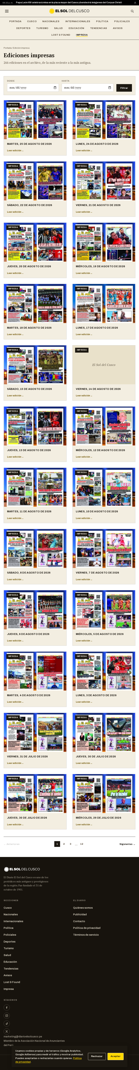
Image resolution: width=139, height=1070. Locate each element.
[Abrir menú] (7, 11)
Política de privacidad (86, 927)
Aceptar (116, 1056)
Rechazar (97, 1056)
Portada (15, 21)
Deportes (23, 28)
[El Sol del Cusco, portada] (69, 11)
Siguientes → (127, 844)
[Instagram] (7, 1016)
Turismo (42, 28)
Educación (76, 28)
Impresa (82, 35)
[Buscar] (132, 11)
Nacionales (50, 21)
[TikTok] (7, 1023)
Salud (58, 28)
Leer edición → (15, 150)
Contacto (79, 921)
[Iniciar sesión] (135, 2)
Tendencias (98, 28)
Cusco (32, 21)
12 (81, 844)
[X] (7, 1031)
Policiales (122, 21)
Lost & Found (60, 35)
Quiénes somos (83, 907)
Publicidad (80, 914)
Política (102, 21)
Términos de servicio (86, 934)
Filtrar (124, 88)
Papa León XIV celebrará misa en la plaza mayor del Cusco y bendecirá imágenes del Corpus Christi (69, 2)
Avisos (118, 28)
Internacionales (77, 21)
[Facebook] (7, 1007)
